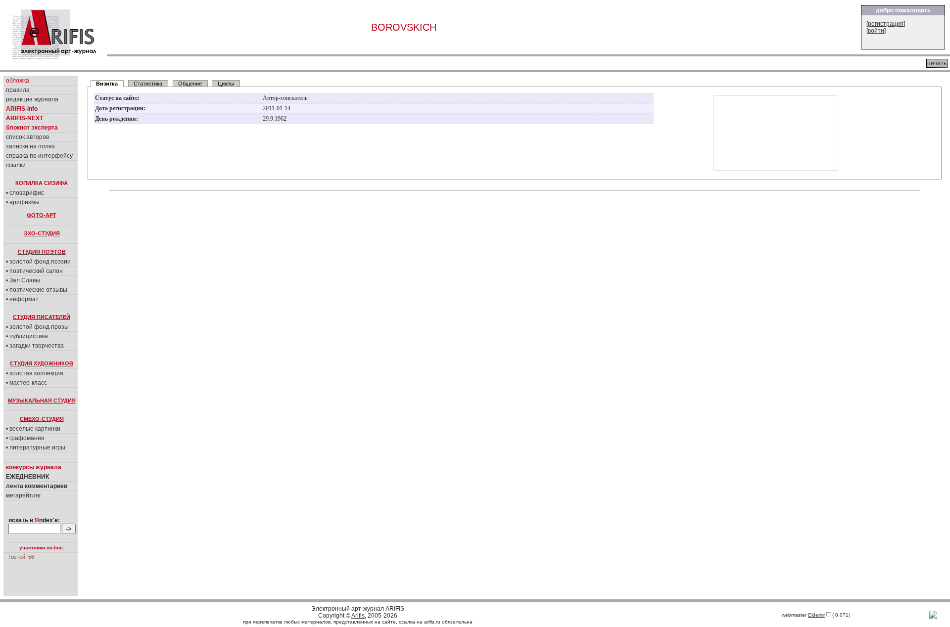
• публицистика (27, 336)
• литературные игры (35, 447)
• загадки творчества (35, 345)
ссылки (16, 165)
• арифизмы (23, 202)
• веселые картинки (33, 428)
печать (937, 63)
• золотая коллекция (34, 373)
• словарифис (25, 192)
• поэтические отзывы (36, 289)
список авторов (27, 137)
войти (876, 30)
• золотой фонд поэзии (38, 261)
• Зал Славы (23, 280)
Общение (190, 84)
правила (18, 90)
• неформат (22, 299)
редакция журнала (32, 99)
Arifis (358, 615)
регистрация (885, 23)
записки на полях (30, 146)
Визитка (107, 84)
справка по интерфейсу (39, 155)
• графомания (25, 438)
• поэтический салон (34, 271)
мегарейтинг (23, 495)
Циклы (226, 84)
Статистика (148, 84)
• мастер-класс (26, 382)
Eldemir (816, 615)
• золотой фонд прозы (37, 326)
